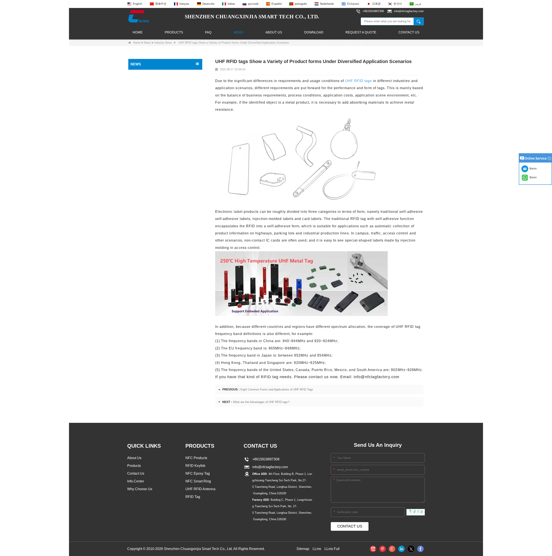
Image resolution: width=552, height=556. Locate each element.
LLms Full (332, 549)
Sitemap (302, 549)
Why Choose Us (139, 489)
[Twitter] (411, 549)
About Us (273, 32)
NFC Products (196, 458)
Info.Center (135, 481)
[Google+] (392, 549)
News (238, 32)
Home (138, 32)
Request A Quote (360, 32)
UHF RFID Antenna (200, 489)
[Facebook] (420, 549)
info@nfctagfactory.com (269, 467)
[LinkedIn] (401, 549)
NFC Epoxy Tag (197, 473)
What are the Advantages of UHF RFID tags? (261, 402)
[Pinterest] (382, 549)
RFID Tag (192, 497)
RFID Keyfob (195, 466)
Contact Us (408, 32)
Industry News (163, 42)
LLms (317, 549)
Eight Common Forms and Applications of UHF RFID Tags (276, 389)
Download (313, 32)
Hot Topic (138, 74)
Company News (142, 83)
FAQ (208, 32)
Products (174, 32)
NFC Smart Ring (198, 481)
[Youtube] (373, 549)
